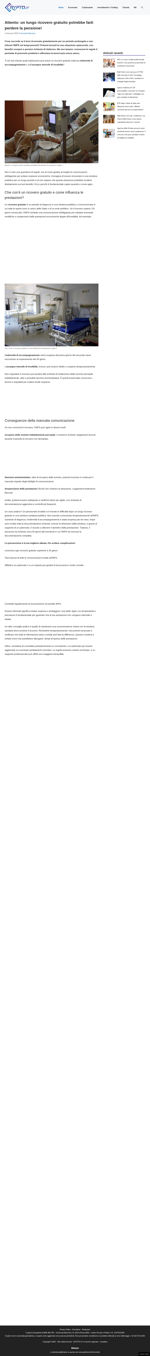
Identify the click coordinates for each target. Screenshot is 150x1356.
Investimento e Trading (108, 7)
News (61, 7)
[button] (142, 7)
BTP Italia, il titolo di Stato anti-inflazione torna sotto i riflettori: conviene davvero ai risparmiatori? (130, 106)
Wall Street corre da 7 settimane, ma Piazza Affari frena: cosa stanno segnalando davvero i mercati (131, 119)
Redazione (86, 1329)
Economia (72, 7)
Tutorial (125, 7)
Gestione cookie (144, 1354)
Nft (135, 7)
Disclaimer (76, 1329)
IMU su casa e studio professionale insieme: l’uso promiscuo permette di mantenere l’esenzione (131, 62)
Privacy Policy (65, 1329)
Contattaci (103, 1342)
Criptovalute (87, 7)
